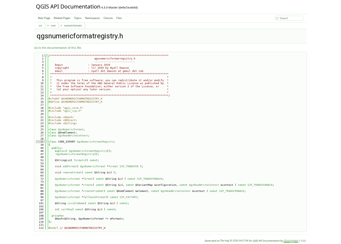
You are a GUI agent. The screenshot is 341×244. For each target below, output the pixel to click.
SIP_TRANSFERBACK (149, 178)
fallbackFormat (94, 197)
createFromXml (93, 191)
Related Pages (62, 18)
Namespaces (92, 18)
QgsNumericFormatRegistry (96, 141)
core (53, 25)
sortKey (66, 209)
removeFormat (72, 172)
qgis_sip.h (72, 110)
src (40, 25)
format (113, 166)
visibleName (76, 203)
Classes (108, 18)
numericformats (73, 25)
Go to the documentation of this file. (58, 48)
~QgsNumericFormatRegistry (74, 154)
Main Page (44, 18)
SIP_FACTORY (128, 197)
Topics (78, 18)
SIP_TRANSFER (129, 166)
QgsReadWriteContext (73, 135)
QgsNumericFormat (70, 129)
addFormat (70, 166)
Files (119, 18)
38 (40, 141)
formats (79, 160)
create (88, 184)
